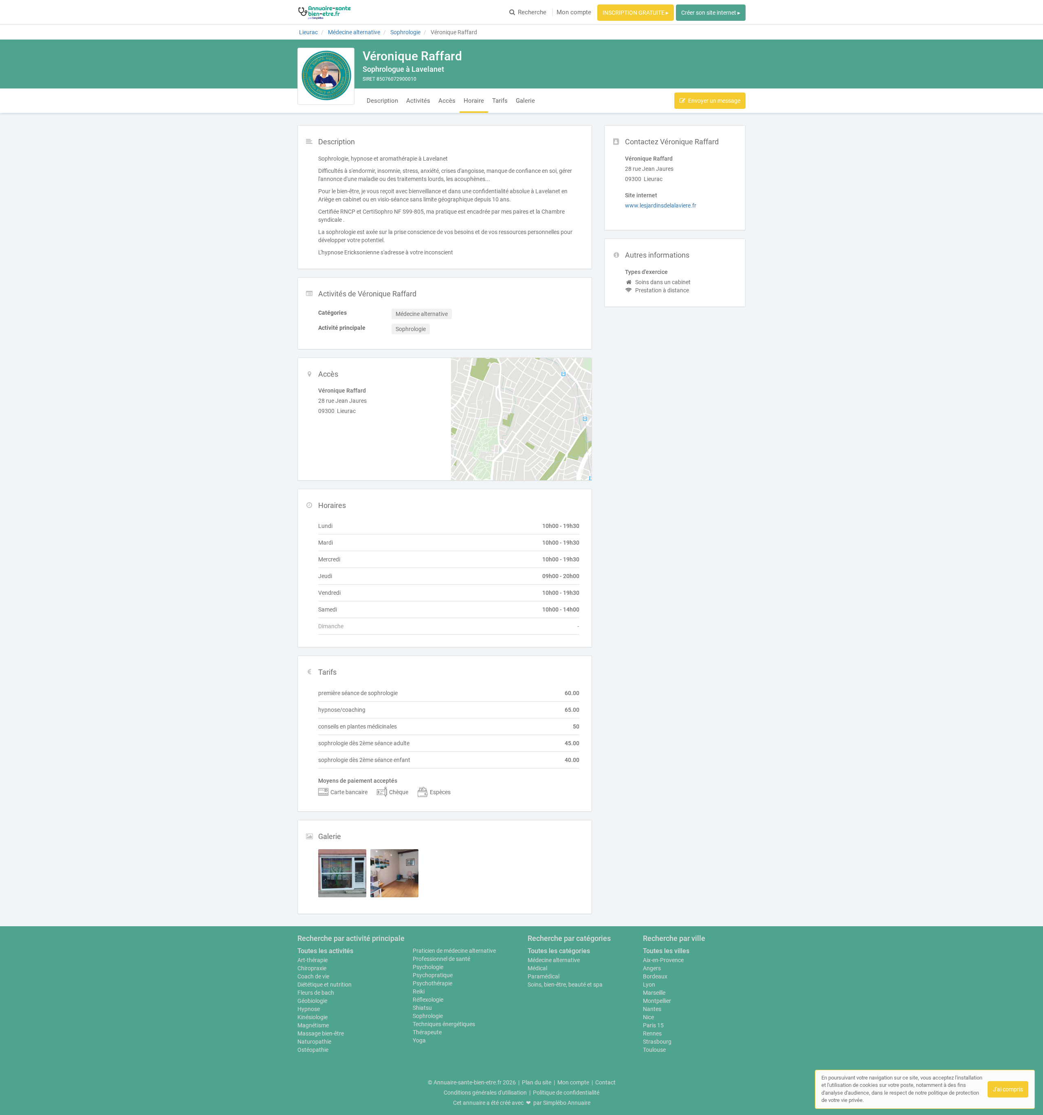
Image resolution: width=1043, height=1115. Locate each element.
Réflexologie (428, 999)
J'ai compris (1008, 1089)
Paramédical (543, 976)
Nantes (652, 1009)
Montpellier (657, 1001)
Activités (418, 100)
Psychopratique (433, 975)
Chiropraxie (311, 968)
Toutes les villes (666, 951)
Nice (648, 1017)
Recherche (532, 12)
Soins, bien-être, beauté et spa (565, 984)
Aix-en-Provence (663, 960)
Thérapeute (427, 1032)
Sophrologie (428, 1016)
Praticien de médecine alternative (454, 950)
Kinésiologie (312, 1017)
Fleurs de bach (315, 992)
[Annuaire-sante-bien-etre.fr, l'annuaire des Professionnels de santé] (324, 12)
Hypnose (308, 1009)
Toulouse (654, 1050)
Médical (537, 968)
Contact (605, 1082)
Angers (652, 968)
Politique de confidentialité (566, 1092)
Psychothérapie (432, 983)
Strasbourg (657, 1041)
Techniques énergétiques (444, 1024)
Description (382, 100)
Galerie (525, 100)
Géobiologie (312, 1001)
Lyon (649, 984)
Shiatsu (422, 1008)
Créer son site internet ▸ (710, 12)
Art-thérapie (312, 960)
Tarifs (500, 100)
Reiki (419, 991)
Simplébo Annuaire (566, 1103)
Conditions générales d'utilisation (485, 1092)
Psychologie (428, 967)
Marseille (654, 992)
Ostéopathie (312, 1050)
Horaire (474, 100)
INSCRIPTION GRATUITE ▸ (636, 12)
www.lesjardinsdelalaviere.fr (660, 205)
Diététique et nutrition (324, 984)
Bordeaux (655, 976)
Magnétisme (313, 1025)
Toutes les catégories (559, 951)
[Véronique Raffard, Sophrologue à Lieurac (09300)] (326, 76)
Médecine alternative (554, 960)
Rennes (652, 1033)
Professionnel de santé (441, 959)
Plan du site (536, 1082)
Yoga (419, 1040)
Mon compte (574, 12)
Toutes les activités (325, 951)
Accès (446, 100)
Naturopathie (314, 1041)
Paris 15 (653, 1025)
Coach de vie (313, 976)
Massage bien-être (320, 1033)
